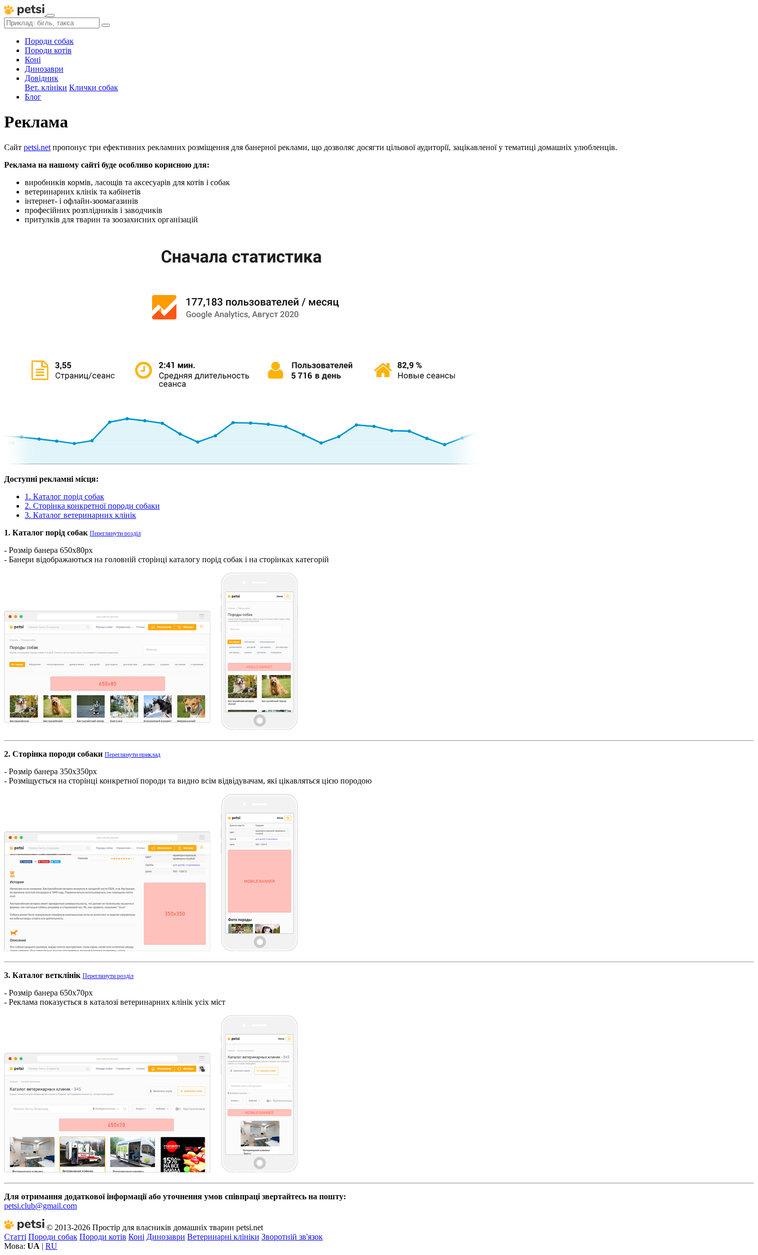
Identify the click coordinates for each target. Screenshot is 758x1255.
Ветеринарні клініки (223, 1236)
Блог (33, 96)
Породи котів (48, 50)
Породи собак (49, 41)
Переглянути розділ (115, 533)
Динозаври (44, 68)
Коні (33, 59)
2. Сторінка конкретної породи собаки (92, 505)
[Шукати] (106, 25)
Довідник (41, 78)
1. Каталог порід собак (64, 496)
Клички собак (93, 87)
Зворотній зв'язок (292, 1236)
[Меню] (50, 15)
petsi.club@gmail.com (40, 1205)
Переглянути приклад (132, 754)
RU (51, 1246)
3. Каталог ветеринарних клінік (80, 515)
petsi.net (37, 147)
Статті (15, 1236)
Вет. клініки (46, 87)
